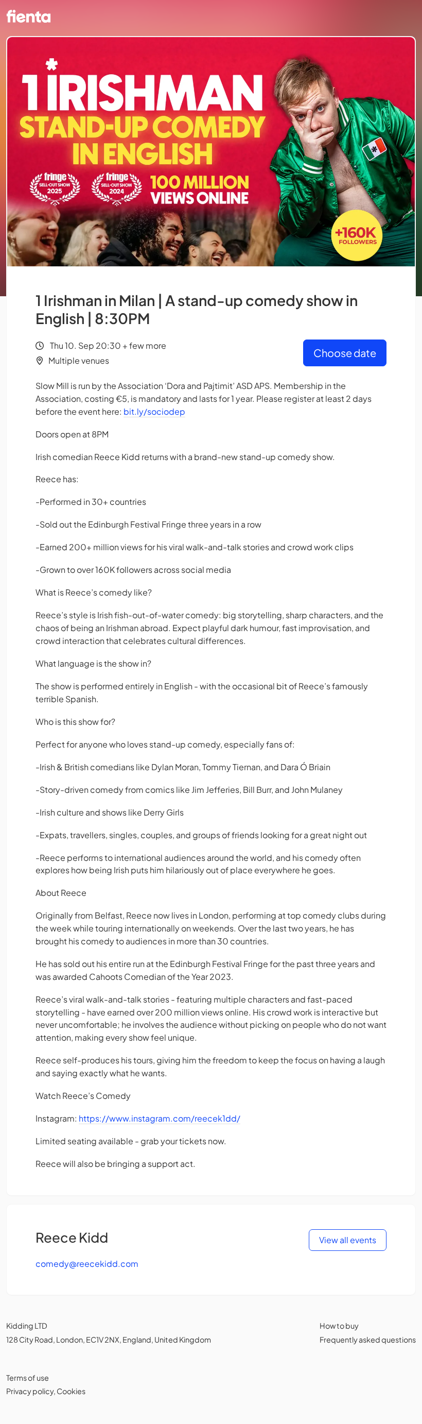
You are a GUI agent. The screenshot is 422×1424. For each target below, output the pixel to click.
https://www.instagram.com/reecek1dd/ (159, 1118)
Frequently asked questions (368, 1339)
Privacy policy (30, 1391)
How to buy (339, 1325)
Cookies (71, 1391)
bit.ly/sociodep (154, 411)
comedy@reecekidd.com (87, 1263)
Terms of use (27, 1377)
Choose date (344, 352)
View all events (347, 1239)
